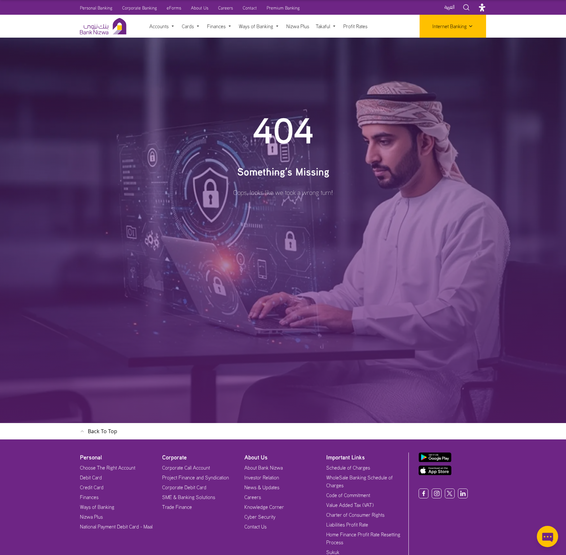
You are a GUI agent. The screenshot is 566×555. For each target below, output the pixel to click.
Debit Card (91, 477)
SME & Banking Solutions (188, 497)
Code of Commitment (348, 495)
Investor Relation (261, 477)
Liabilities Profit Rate (347, 524)
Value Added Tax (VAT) (350, 505)
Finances (89, 497)
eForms (174, 7)
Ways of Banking (97, 507)
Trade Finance (177, 507)
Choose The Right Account (107, 467)
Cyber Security (259, 516)
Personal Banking (96, 7)
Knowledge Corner (264, 507)
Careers (225, 7)
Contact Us (255, 526)
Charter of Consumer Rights (355, 514)
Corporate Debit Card (184, 487)
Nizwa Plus (91, 516)
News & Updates (261, 487)
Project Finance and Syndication (195, 477)
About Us (199, 7)
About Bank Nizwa (263, 467)
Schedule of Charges (348, 467)
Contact (250, 7)
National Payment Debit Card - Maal (116, 526)
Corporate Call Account (186, 467)
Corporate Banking (139, 7)
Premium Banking (283, 7)
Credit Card (92, 487)
